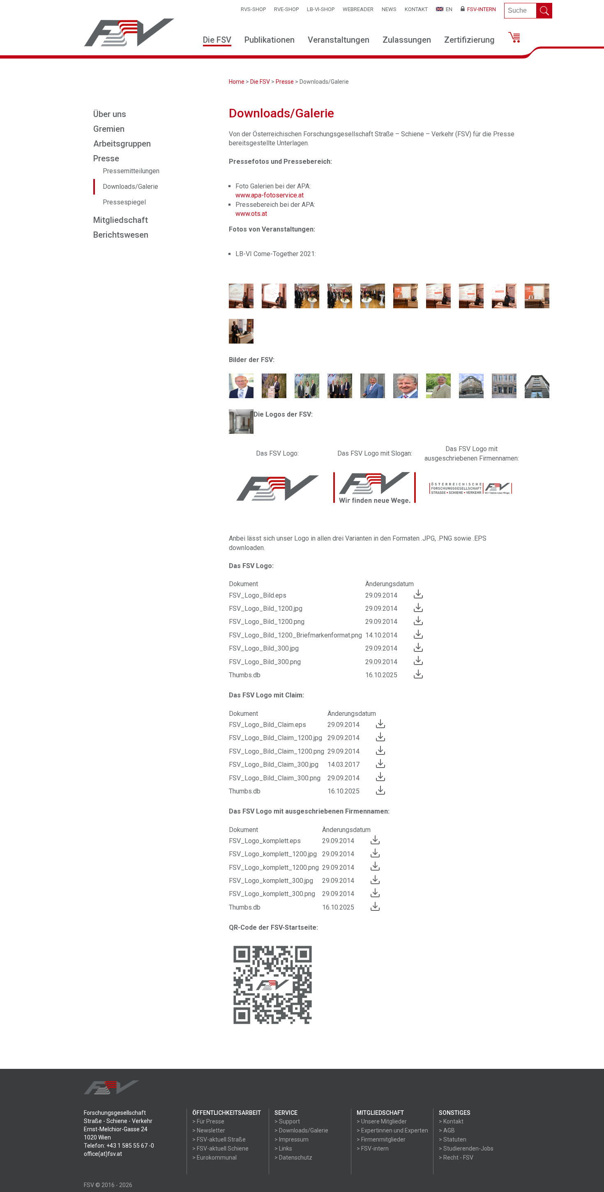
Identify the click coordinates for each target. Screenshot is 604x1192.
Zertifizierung (469, 40)
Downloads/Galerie (130, 186)
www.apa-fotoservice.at (269, 195)
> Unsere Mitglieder (382, 1121)
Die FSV (217, 40)
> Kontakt (451, 1121)
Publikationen (269, 40)
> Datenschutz (293, 1157)
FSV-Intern (480, 9)
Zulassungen (407, 40)
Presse (285, 81)
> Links (283, 1148)
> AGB (447, 1130)
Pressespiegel (124, 202)
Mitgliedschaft (120, 220)
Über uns (109, 114)
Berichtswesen (120, 235)
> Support (287, 1121)
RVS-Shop (253, 9)
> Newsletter (208, 1130)
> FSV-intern (373, 1148)
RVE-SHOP (286, 9)
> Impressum (291, 1139)
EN (447, 9)
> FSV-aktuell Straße (219, 1139)
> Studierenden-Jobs (466, 1148)
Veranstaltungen (338, 40)
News (389, 9)
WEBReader (358, 9)
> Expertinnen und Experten (392, 1130)
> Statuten (452, 1139)
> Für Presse (208, 1121)
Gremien (108, 129)
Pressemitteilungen (131, 171)
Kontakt (416, 9)
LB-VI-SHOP (320, 9)
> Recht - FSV (456, 1157)
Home (236, 81)
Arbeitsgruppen (122, 144)
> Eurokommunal (214, 1157)
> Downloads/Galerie (301, 1130)
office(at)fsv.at (103, 1154)
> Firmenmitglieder (381, 1139)
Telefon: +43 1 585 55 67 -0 (119, 1145)
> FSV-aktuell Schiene (220, 1148)
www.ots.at (251, 214)
